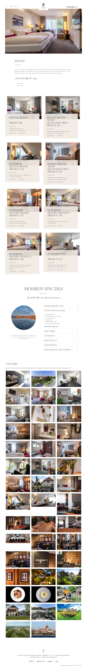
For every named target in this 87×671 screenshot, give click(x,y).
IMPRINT (50, 661)
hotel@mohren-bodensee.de (49, 657)
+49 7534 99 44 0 (35, 657)
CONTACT (31, 661)
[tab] (61, 306)
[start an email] (14, 6)
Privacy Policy (75, 665)
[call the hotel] (17, 6)
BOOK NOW (71, 7)
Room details (13, 133)
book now (22, 133)
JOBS (56, 661)
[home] (43, 5)
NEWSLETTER (41, 661)
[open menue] (6, 6)
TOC (81, 665)
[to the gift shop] (11, 6)
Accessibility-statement (66, 665)
